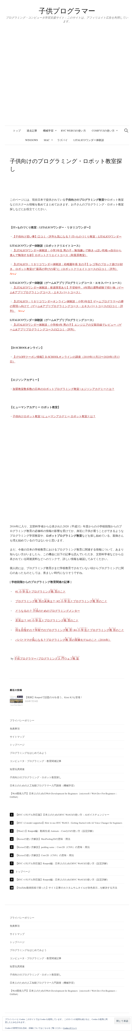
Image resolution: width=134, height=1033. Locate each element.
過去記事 (32, 130)
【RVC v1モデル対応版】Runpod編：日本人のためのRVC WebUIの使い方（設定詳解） (62, 879)
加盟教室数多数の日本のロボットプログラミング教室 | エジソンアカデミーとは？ (63, 389)
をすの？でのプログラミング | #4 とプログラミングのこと (69, 630)
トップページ (17, 744)
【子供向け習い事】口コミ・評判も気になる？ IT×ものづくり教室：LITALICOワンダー (67, 236)
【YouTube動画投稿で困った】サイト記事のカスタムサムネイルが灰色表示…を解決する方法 (66, 887)
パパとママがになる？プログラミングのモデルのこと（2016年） (63, 640)
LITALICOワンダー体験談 (89, 140)
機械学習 (48, 130)
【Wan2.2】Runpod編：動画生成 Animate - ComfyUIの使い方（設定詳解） (55, 830)
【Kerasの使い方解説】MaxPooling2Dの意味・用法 (43, 838)
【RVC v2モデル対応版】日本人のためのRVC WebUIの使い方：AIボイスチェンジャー (62, 814)
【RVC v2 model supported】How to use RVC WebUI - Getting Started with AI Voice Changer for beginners (69, 822)
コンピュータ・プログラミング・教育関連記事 (35, 761)
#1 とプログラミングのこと (40, 591)
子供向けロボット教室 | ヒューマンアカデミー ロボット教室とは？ (54, 416)
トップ (17, 130)
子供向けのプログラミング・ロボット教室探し (35, 777)
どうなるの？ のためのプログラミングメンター (47, 611)
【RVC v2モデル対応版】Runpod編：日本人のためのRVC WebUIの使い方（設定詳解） (62, 863)
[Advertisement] (67, 474)
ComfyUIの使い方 (103, 130)
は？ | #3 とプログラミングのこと (47, 620)
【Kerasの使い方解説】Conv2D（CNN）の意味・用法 (45, 855)
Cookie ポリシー (70, 1028)
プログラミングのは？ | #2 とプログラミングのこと (61, 601)
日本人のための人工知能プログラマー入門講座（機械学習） (43, 785)
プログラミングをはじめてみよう (28, 752)
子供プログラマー (67, 10)
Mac (47, 140)
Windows (31, 140)
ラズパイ (62, 140)
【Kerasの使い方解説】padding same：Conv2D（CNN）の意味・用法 (53, 847)
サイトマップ (17, 736)
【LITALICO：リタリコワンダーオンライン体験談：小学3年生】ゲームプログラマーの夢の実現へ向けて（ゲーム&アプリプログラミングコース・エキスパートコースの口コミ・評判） (67, 306)
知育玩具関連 (17, 769)
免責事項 (15, 728)
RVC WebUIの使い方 (73, 130)
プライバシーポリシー (22, 720)
